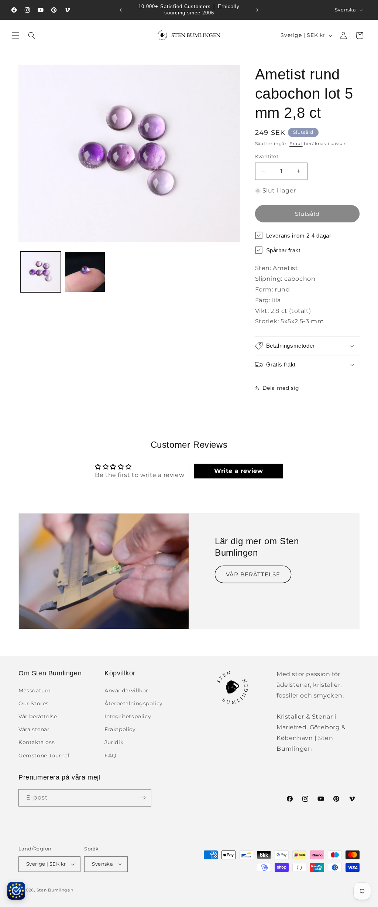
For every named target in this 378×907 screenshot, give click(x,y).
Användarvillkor (126, 690)
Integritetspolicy (127, 716)
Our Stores (33, 703)
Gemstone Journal (44, 755)
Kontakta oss (36, 742)
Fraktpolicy (120, 729)
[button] (15, 35)
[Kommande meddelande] (257, 10)
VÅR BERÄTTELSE (253, 574)
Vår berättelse (37, 716)
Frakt (296, 143)
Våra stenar (34, 729)
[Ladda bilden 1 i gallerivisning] (40, 272)
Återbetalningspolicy (133, 703)
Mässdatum (34, 690)
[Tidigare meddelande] (121, 10)
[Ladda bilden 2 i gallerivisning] (85, 272)
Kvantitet (267, 156)
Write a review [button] (238, 470)
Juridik (113, 742)
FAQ (110, 755)
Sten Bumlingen (55, 890)
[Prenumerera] (143, 798)
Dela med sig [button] (280, 388)
